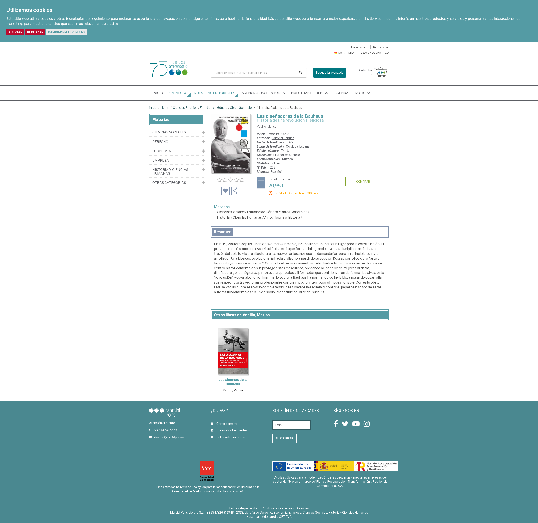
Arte (268, 218)
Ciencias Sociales (185, 107)
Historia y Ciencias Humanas (239, 218)
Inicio (159, 93)
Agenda (341, 93)
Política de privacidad (231, 437)
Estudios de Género (214, 107)
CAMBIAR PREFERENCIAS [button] (66, 32)
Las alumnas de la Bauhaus (232, 382)
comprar (363, 181)
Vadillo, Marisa (267, 126)
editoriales (214, 93)
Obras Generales (241, 107)
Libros (164, 107)
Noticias (363, 93)
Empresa (160, 160)
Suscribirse (284, 438)
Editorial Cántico (283, 138)
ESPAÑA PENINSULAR (375, 53)
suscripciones (263, 93)
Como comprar (226, 423)
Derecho (160, 142)
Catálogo (178, 93)
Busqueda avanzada (330, 72)
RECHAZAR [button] (35, 32)
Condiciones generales (278, 508)
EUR (351, 53)
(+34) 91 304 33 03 (165, 430)
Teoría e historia (287, 218)
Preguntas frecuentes (232, 430)
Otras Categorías (169, 183)
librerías (309, 93)
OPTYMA (285, 516)
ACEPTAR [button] (15, 32)
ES (340, 53)
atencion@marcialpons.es (169, 437)
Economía (161, 151)
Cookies (303, 508)
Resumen (222, 232)
